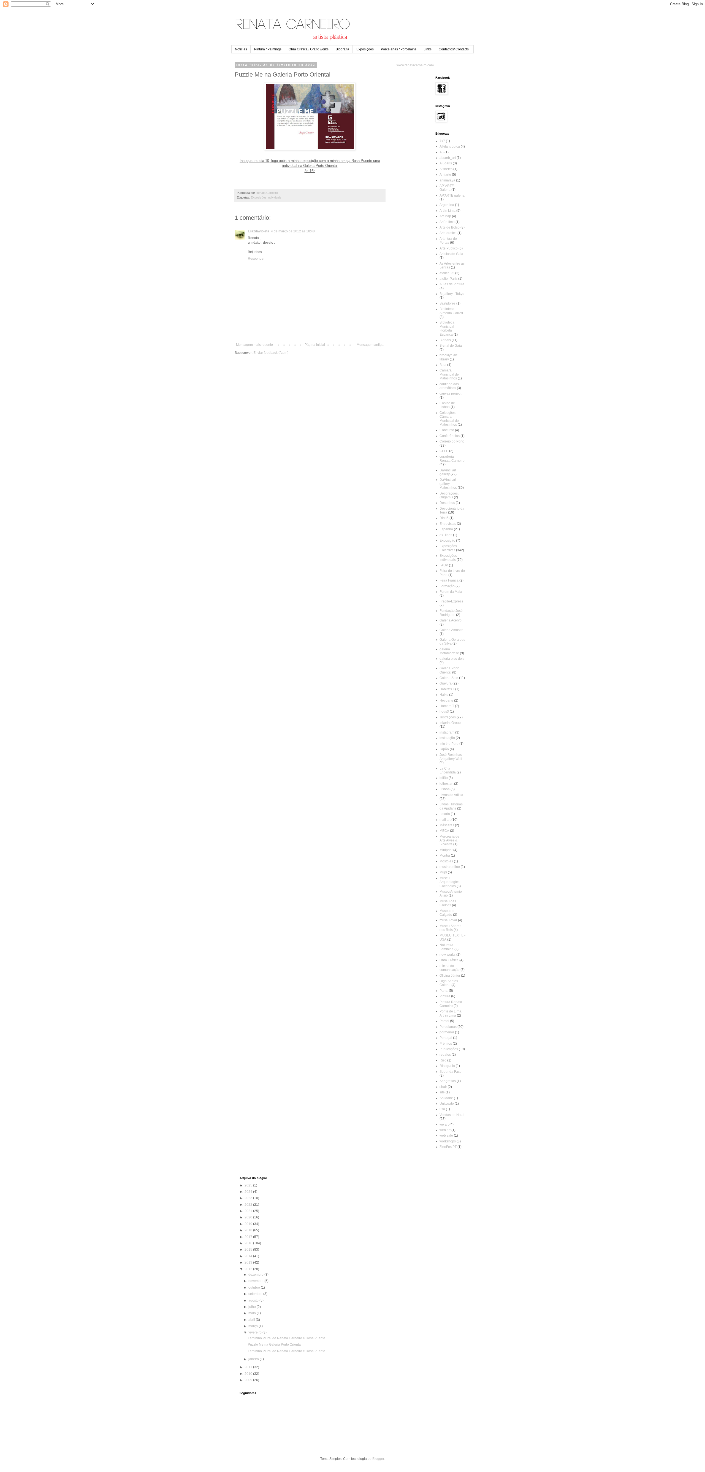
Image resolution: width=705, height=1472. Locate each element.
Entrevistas (448, 524)
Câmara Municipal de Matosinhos (449, 374)
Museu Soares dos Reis (450, 928)
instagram (447, 732)
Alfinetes (446, 169)
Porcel (444, 1021)
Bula (443, 365)
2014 (249, 1256)
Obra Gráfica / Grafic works (309, 49)
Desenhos (447, 503)
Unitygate (447, 1104)
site (442, 1092)
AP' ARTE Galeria (447, 188)
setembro (255, 1294)
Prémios (446, 1043)
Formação (447, 586)
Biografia (342, 49)
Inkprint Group (450, 723)
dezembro (256, 1275)
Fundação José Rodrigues (451, 612)
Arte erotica (448, 233)
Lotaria (445, 814)
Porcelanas (448, 1027)
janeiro (254, 1359)
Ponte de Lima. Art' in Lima (451, 1013)
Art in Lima (447, 211)
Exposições (365, 49)
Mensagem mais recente (254, 345)
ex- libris (446, 535)
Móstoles (446, 861)
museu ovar (448, 920)
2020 (249, 1217)
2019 (249, 1224)
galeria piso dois (452, 659)
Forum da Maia (451, 592)
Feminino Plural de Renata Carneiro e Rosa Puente (286, 1338)
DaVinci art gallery (448, 472)
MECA (444, 831)
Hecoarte (446, 700)
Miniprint (446, 850)
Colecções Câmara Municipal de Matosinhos (449, 419)
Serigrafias (448, 1081)
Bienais (445, 340)
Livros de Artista (451, 795)
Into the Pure (449, 744)
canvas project (450, 393)
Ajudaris (446, 163)
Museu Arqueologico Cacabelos (450, 882)
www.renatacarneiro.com (415, 65)
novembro (256, 1281)
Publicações (449, 1049)
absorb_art (448, 158)
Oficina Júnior (450, 975)
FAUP (444, 565)
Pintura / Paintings (267, 49)
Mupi (443, 872)
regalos (445, 1055)
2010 (249, 1374)
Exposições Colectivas (448, 548)
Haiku (444, 695)
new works (447, 955)
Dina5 (444, 518)
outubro (254, 1287)
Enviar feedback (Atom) (270, 353)
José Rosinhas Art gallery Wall (451, 757)
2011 (249, 1367)
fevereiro (255, 1332)
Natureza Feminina (447, 947)
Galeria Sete (449, 678)
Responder (256, 258)
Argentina (447, 205)
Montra (445, 855)
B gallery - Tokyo (452, 294)
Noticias (241, 49)
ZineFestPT (448, 1147)
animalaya (447, 180)
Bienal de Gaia (451, 345)
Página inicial (315, 345)
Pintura (445, 996)
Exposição (447, 540)
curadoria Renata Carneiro (452, 458)
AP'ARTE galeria (452, 195)
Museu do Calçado (447, 913)
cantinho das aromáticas (449, 386)
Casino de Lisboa (447, 405)
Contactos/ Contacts (454, 49)
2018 (249, 1230)
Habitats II (447, 689)
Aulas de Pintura (452, 284)
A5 (442, 152)
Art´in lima (447, 222)
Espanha (446, 529)
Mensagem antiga (370, 345)
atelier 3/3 (447, 273)
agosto (253, 1300)
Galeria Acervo (451, 620)
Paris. (444, 991)
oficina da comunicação (450, 968)
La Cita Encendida (448, 770)
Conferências (450, 436)
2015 (249, 1249)
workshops (448, 1141)
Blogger (378, 1459)
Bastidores (447, 303)
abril (252, 1320)
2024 (249, 1192)
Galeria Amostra (451, 630)
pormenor (447, 1032)
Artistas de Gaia (451, 254)
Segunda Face (451, 1072)
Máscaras (447, 825)
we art (444, 1124)
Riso (443, 1060)
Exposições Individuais (266, 197)
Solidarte (446, 1098)
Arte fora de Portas (448, 241)
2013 (249, 1262)
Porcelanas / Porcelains (398, 49)
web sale (446, 1135)
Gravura (446, 683)
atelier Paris (448, 279)
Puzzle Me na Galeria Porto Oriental (275, 1344)
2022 (249, 1205)
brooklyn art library (448, 357)
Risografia (447, 1066)
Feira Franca (449, 580)
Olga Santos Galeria (449, 983)
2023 (249, 1198)
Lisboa (445, 789)
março (253, 1326)
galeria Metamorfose (449, 651)
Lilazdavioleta (258, 231)
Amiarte (445, 174)
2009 (249, 1380)
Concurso (447, 430)
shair (443, 1087)
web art (445, 1130)
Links (428, 49)
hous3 (444, 711)
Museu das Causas (448, 903)
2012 (249, 1269)
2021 (249, 1211)
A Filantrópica (450, 146)
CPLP (444, 451)
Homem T (447, 706)
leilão (444, 778)
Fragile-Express (451, 601)
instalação (447, 738)
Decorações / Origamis (449, 495)
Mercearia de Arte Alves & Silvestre (449, 840)
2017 (249, 1237)
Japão (444, 749)
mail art (445, 820)
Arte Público (449, 248)
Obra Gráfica (449, 960)
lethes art (446, 784)
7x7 (442, 141)
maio (252, 1313)
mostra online (450, 867)
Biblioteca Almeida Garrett (451, 311)
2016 (249, 1243)
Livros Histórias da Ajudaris (451, 806)
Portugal (446, 1038)
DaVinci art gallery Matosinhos (448, 484)
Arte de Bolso (450, 227)
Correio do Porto (452, 441)
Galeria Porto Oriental (449, 670)
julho (252, 1307)
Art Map (445, 216)
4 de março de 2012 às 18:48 (293, 231)
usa (442, 1109)
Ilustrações (448, 717)
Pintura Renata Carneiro (451, 1004)
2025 (249, 1185)
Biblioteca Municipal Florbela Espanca (447, 328)
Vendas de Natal (452, 1115)
